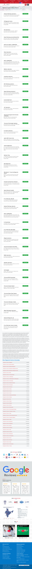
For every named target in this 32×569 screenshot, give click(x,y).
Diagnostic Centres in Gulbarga (7, 427)
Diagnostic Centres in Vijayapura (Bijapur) (9, 417)
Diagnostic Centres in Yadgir (7, 419)
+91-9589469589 (12, 2)
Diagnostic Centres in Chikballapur (8, 376)
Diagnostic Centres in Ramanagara (8, 407)
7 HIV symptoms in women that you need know (23, 560)
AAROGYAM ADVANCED (20, 546)
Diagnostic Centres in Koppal (7, 401)
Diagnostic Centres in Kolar (7, 399)
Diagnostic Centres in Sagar (7, 441)
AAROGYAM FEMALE (19, 548)
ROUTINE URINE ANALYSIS (6, 551)
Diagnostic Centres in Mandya (7, 403)
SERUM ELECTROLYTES (6, 550)
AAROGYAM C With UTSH (20, 552)
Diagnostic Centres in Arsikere (7, 431)
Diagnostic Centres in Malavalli (7, 439)
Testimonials (8, 566)
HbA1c (3, 545)
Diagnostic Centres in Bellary (7, 425)
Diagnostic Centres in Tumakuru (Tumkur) (9, 411)
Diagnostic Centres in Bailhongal (8, 433)
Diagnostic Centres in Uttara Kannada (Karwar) (10, 415)
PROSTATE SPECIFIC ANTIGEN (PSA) (7, 549)
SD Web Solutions (9, 568)
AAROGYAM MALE (19, 547)
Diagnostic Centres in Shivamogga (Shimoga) (9, 409)
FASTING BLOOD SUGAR (6, 546)
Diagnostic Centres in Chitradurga (8, 380)
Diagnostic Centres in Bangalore (7, 421)
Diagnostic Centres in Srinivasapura (8, 443)
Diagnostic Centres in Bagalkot (7, 362)
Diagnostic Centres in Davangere (8, 384)
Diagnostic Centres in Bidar (7, 372)
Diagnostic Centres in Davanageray (8, 435)
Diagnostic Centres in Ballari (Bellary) (8, 364)
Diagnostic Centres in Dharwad (7, 386)
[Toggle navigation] (25, 5)
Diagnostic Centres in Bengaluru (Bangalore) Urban (10, 370)
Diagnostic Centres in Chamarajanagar (8, 374)
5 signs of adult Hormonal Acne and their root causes (23, 557)
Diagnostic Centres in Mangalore (8, 423)
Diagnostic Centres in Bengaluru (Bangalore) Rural (10, 368)
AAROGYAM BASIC (19, 545)
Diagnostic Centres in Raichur (7, 405)
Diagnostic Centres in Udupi (7, 413)
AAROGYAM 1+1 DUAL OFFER (21, 551)
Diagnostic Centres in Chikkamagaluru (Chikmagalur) (10, 378)
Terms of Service (5, 566)
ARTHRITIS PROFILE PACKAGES (7, 558)
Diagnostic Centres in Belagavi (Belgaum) (9, 366)
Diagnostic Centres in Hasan (7, 437)
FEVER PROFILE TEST (5, 554)
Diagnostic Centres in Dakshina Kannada (9, 382)
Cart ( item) (17, 2)
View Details (25, 13)
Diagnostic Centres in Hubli (7, 429)
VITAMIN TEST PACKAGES (6, 557)
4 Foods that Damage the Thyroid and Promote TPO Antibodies (22, 555)
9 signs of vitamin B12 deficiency (21, 562)
